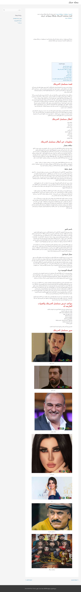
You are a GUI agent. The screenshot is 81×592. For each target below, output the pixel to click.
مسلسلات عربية (68, 18)
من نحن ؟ (20, 22)
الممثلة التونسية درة (67, 77)
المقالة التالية (28, 580)
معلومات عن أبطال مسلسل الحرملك (64, 69)
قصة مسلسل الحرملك (67, 66)
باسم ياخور (69, 74)
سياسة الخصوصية (18, 20)
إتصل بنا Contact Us (17, 18)
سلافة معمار (69, 70)
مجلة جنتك (73, 2)
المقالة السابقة (74, 580)
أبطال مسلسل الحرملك (67, 67)
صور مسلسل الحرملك (67, 80)
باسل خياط (69, 72)
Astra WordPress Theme (30, 588)
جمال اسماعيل (68, 75)
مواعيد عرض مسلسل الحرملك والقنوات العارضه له (61, 78)
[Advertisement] (52, 29)
